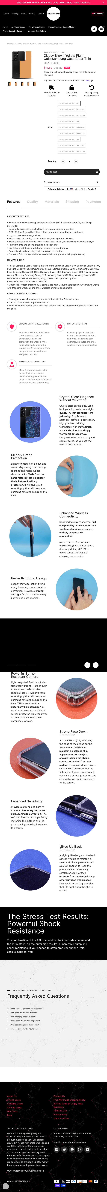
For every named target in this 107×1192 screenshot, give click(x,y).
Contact (41, 14)
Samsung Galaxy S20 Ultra (72, 115)
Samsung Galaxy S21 (69, 121)
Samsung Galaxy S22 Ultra (72, 151)
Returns (23, 14)
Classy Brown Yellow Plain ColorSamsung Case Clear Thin (44, 43)
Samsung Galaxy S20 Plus (71, 109)
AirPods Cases (14, 1107)
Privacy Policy (60, 1114)
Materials (51, 202)
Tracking (32, 14)
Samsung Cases (15, 1103)
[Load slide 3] (31, 665)
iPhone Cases (14, 1100)
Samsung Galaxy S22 (69, 139)
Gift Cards (12, 1111)
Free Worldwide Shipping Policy (69, 1100)
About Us (11, 1096)
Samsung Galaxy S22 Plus (71, 145)
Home (10, 43)
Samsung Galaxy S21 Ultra (72, 133)
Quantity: (52, 161)
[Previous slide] (87, 665)
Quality (32, 202)
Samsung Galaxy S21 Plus (71, 127)
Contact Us (59, 1096)
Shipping (15, 14)
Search (6, 14)
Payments (93, 202)
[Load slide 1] (12, 665)
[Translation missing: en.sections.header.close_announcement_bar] (103, 2)
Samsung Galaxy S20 (69, 103)
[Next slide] (96, 665)
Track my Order (61, 1118)
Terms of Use (60, 1110)
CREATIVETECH (21, 1181)
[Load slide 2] (22, 665)
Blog (9, 1115)
